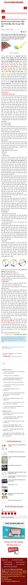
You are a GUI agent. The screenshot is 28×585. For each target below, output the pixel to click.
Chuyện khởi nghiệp (17, 560)
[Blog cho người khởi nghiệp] (14, 2)
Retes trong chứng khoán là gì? (15, 500)
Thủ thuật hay (20, 564)
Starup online (8, 562)
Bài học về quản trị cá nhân (10, 382)
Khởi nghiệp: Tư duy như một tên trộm (16, 451)
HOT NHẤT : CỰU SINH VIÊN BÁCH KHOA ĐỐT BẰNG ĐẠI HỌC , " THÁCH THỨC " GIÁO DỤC (14, 434)
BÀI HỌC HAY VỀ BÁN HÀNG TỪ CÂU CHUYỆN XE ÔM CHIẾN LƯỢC (12, 425)
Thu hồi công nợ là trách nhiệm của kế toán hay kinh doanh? (17, 476)
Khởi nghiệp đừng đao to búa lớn (11, 388)
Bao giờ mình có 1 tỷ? (12, 484)
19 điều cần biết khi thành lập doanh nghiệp (14, 421)
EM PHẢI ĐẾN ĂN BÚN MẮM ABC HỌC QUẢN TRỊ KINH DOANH (13, 378)
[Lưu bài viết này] (26, 31)
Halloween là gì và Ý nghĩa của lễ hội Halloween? (16, 494)
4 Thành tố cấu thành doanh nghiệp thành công (17, 457)
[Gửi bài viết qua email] (22, 31)
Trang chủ (4, 560)
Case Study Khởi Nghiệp (10, 566)
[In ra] (24, 31)
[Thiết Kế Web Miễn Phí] (14, 537)
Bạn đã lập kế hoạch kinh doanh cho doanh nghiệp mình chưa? (17, 473)
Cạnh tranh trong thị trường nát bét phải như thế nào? (16, 480)
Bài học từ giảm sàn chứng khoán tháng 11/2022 (16, 445)
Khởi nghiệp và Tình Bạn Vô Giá (15, 465)
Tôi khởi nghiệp (8, 564)
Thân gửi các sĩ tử (8, 375)
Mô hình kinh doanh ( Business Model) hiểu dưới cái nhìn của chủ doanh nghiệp (14, 393)
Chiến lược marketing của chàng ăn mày (13, 398)
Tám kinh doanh (20, 562)
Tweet (3, 363)
